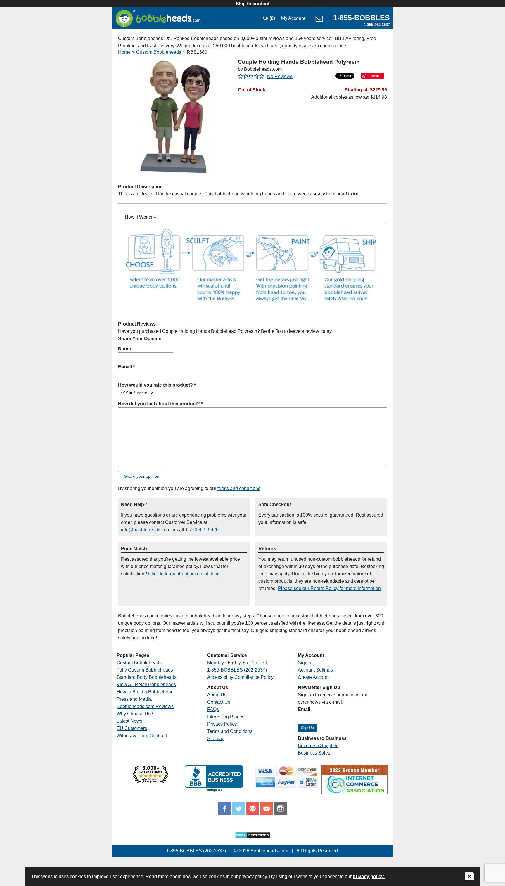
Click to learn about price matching (184, 573)
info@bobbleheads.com (145, 529)
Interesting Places (225, 716)
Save (375, 75)
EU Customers (132, 728)
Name (124, 348)
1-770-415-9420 (202, 529)
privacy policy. (369, 876)
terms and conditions (238, 488)
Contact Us (218, 702)
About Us (216, 694)
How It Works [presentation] (140, 216)
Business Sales (314, 752)
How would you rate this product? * (157, 385)
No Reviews (280, 76)
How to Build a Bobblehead (145, 691)
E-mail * (126, 366)
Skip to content (252, 3)
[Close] (469, 876)
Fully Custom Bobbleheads (145, 669)
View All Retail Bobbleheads (146, 684)
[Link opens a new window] (150, 781)
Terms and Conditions (229, 731)
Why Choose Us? (135, 713)
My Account (293, 18)
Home (124, 52)
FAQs (213, 709)
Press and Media (134, 699)
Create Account (314, 677)
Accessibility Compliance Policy (240, 677)
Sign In (305, 662)
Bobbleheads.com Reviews (145, 706)
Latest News (129, 721)
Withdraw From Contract (142, 735)
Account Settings (315, 669)
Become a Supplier (318, 745)
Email (304, 709)
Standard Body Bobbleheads (147, 677)
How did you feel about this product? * (160, 403)
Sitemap (215, 738)
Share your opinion (141, 476)
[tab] (140, 217)
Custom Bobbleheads (158, 52)
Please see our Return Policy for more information (329, 588)
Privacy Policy (222, 723)
